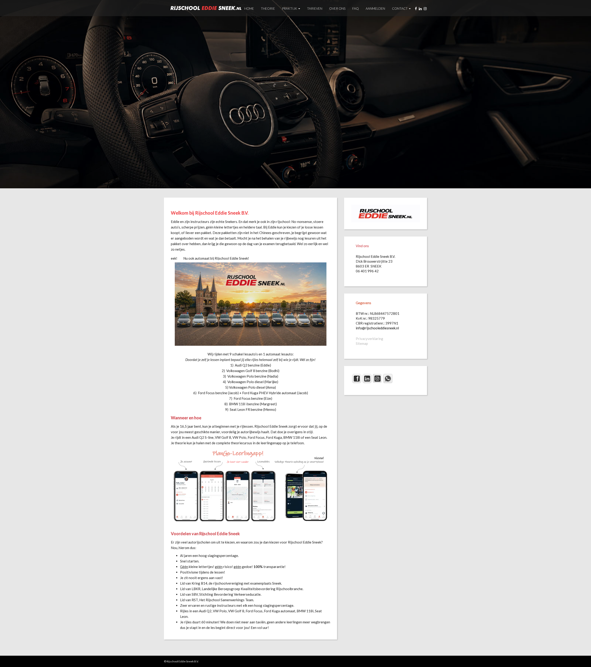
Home (249, 8)
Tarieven (314, 8)
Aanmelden (375, 8)
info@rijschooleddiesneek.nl (377, 328)
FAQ (355, 8)
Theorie (268, 8)
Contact (400, 8)
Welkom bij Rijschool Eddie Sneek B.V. (209, 213)
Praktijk (290, 8)
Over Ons (337, 8)
